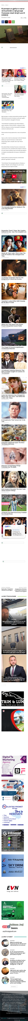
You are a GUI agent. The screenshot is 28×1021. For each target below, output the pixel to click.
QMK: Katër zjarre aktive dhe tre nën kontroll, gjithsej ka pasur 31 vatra (18, 972)
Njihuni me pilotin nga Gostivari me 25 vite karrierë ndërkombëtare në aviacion (14, 623)
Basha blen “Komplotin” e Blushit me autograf (7, 589)
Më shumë (13, 986)
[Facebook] (2, 21)
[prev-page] (2, 685)
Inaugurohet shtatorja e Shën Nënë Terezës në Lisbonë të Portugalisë (21, 590)
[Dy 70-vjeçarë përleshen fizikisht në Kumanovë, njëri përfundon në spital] (14, 640)
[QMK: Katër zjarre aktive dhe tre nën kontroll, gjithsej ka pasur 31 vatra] (5, 971)
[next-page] (5, 685)
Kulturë (6, 5)
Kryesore (13, 619)
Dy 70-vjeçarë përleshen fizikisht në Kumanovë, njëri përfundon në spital (14, 651)
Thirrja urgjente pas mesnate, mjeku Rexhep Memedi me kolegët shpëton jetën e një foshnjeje (18, 981)
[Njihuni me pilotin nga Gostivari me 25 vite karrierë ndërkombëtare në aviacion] (14, 612)
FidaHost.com (23, 1020)
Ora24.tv (5, 1018)
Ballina (2, 5)
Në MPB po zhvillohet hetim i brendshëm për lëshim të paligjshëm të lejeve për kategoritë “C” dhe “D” (14, 679)
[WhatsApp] (13, 21)
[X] (6, 21)
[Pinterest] (9, 21)
